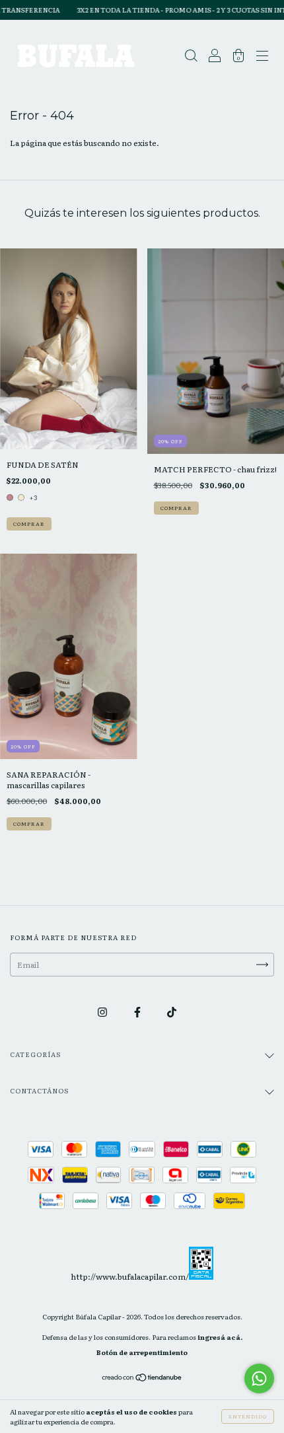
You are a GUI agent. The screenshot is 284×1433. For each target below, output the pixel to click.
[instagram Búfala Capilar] (103, 1011)
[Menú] (262, 57)
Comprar (29, 523)
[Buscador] (190, 57)
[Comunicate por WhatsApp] (259, 1378)
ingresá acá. (219, 1337)
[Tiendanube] (142, 1379)
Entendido (248, 1416)
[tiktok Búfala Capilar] (172, 1011)
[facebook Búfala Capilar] (138, 1011)
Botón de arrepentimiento (142, 1352)
